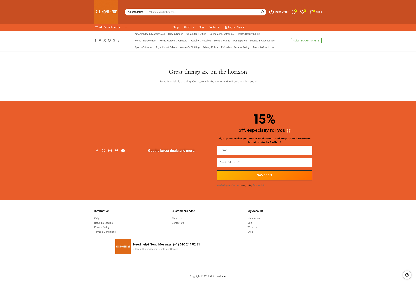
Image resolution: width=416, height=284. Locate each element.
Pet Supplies (240, 40)
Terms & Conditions (263, 47)
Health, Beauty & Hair (248, 34)
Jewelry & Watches (200, 40)
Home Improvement (145, 40)
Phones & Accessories (262, 40)
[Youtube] (100, 40)
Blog (201, 27)
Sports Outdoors (143, 47)
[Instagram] (109, 40)
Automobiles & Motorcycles (150, 34)
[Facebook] (95, 40)
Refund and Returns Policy (235, 47)
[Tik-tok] (118, 40)
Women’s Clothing (190, 47)
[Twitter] (105, 40)
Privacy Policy (210, 47)
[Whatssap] (114, 40)
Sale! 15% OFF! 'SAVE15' (306, 40)
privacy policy (246, 185)
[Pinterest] (116, 150)
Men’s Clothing (222, 40)
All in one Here (217, 276)
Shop (176, 27)
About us (188, 27)
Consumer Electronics (221, 34)
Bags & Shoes (175, 34)
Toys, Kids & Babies (166, 47)
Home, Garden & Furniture (173, 40)
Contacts (214, 27)
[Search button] (262, 12)
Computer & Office (196, 34)
